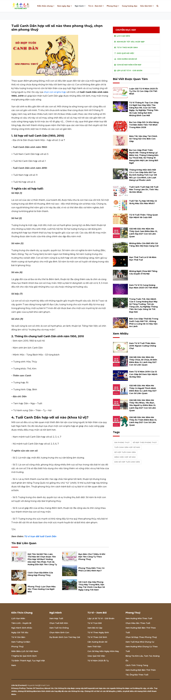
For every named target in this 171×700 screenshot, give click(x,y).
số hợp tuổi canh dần (125, 452)
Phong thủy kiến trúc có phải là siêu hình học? (91, 569)
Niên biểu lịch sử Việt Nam (24, 651)
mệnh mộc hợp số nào (125, 457)
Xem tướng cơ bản (20, 642)
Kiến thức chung (45, 6)
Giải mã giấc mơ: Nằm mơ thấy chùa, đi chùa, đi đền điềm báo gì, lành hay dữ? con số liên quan (143, 361)
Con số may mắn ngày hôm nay (103, 651)
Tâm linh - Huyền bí (21, 623)
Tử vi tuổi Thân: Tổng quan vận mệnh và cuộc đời (143, 216)
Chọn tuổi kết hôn (58, 623)
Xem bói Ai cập (95, 628)
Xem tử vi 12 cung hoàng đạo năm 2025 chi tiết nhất (143, 286)
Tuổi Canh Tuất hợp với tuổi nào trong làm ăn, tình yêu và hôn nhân (143, 189)
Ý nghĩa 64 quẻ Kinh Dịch (24, 656)
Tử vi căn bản (18, 637)
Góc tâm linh (146, 6)
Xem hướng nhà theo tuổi (139, 618)
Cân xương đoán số (97, 642)
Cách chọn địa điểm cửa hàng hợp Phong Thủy (40, 573)
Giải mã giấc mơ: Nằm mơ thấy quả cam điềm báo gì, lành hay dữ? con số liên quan (143, 233)
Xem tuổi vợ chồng (59, 628)
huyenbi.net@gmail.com (38, 685)
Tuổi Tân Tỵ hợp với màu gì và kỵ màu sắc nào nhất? (143, 202)
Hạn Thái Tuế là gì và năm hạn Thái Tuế (142, 258)
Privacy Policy (18, 688)
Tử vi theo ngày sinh (98, 632)
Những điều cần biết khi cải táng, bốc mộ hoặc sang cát (144, 244)
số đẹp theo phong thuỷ (145, 442)
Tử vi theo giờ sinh (97, 637)
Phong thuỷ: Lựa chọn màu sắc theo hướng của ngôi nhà (42, 589)
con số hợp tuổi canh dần (127, 462)
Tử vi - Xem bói (95, 6)
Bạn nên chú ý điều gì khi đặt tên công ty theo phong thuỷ (91, 556)
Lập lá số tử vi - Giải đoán (101, 618)
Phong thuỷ (112, 6)
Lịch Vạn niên (18, 618)
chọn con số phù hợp (55, 92)
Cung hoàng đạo (129, 6)
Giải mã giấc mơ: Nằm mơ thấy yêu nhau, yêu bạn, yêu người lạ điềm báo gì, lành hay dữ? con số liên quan (142, 405)
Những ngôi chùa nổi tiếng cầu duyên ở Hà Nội (143, 272)
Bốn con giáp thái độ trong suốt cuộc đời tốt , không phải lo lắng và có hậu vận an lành (143, 323)
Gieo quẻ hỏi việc (96, 656)
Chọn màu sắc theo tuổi (138, 623)
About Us (48, 688)
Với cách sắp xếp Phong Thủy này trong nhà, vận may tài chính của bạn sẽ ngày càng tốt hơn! (91, 586)
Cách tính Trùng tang (137, 665)
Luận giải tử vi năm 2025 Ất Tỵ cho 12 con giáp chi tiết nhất (143, 91)
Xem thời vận (94, 646)
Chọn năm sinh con (59, 632)
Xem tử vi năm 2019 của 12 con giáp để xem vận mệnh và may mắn (143, 374)
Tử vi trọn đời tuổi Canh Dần (40, 536)
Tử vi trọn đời (95, 623)
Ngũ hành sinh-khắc (21, 628)
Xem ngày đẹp (63, 6)
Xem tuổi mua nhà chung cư (140, 642)
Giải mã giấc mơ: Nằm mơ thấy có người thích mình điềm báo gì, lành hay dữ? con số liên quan (143, 389)
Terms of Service (34, 688)
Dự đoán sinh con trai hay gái (64, 637)
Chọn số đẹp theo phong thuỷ (141, 637)
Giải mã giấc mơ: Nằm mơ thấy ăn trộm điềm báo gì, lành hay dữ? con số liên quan (143, 421)
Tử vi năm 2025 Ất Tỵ (98, 660)
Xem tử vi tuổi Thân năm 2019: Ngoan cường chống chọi (142, 346)
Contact (22, 685)
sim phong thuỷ (122, 442)
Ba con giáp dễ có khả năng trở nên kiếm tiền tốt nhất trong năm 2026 (144, 125)
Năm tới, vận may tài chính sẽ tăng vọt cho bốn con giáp (143, 138)
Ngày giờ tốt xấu (19, 632)
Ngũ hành (79, 6)
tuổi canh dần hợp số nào (127, 447)
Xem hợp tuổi (56, 618)
